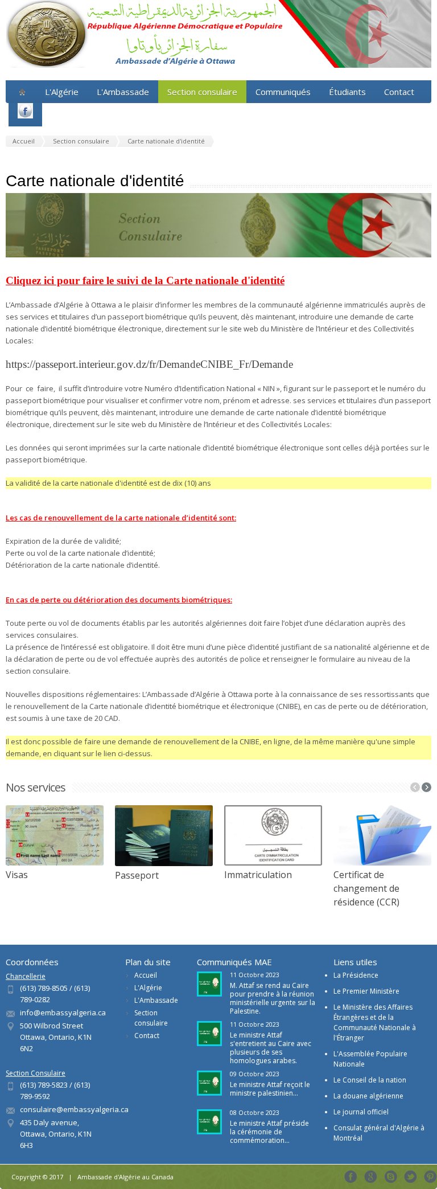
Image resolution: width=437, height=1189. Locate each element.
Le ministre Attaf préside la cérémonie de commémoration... (269, 1131)
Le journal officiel (361, 1112)
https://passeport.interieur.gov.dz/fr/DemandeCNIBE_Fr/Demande (149, 364)
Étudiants (347, 91)
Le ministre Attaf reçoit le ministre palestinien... (270, 1089)
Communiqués (283, 91)
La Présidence (355, 975)
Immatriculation (258, 874)
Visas (17, 874)
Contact (399, 91)
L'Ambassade (123, 91)
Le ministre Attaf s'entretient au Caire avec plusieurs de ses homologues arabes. (270, 1047)
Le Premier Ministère (366, 991)
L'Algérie (148, 988)
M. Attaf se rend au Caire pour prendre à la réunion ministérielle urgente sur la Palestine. (272, 998)
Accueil (145, 975)
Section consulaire (202, 91)
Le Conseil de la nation (369, 1080)
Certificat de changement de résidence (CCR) (366, 888)
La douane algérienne (368, 1096)
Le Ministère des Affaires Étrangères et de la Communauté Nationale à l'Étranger (374, 1022)
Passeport (137, 875)
